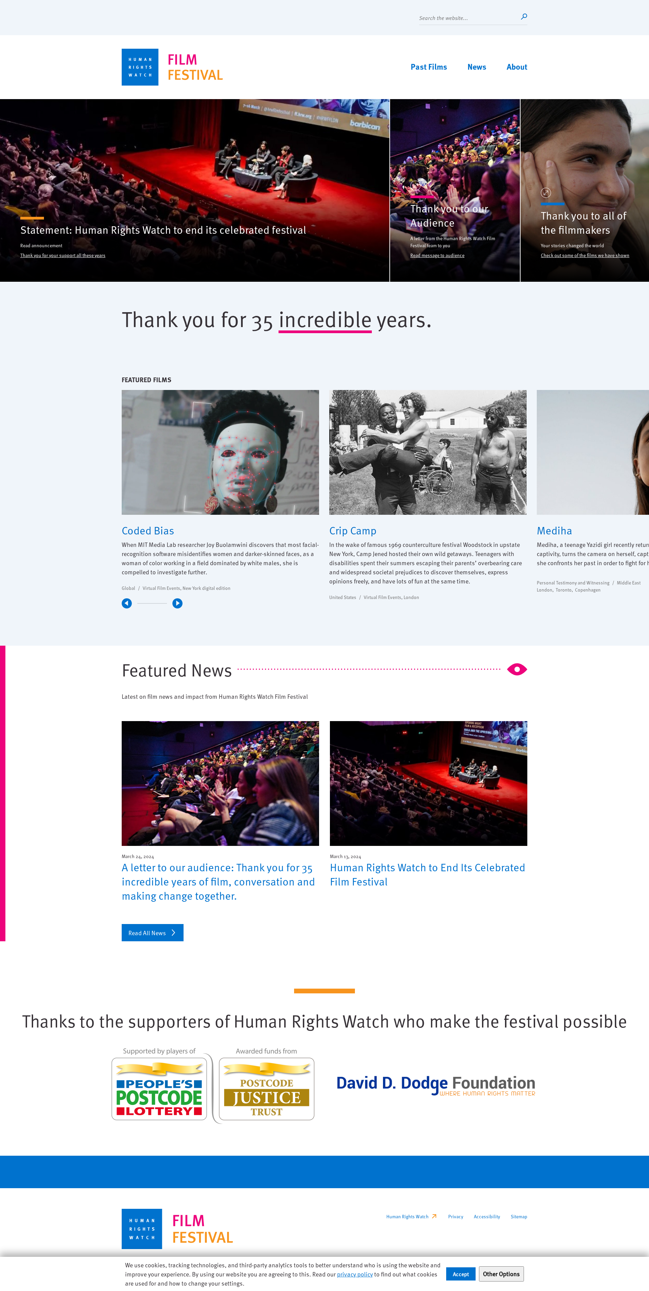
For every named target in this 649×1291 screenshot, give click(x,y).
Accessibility (487, 1216)
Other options (501, 1273)
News (476, 66)
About (517, 66)
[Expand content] (415, 186)
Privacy (455, 1216)
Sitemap (519, 1216)
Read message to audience (437, 255)
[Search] (524, 16)
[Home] (172, 67)
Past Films (429, 66)
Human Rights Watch (407, 1216)
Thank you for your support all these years (62, 255)
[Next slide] (177, 603)
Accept (461, 1273)
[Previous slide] (127, 603)
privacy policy (355, 1274)
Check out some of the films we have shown (585, 255)
